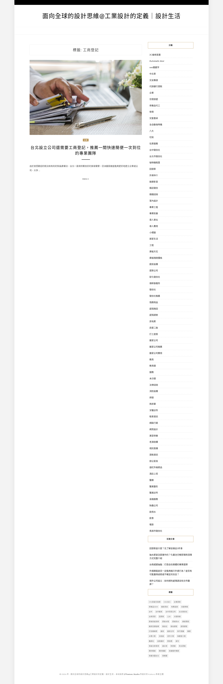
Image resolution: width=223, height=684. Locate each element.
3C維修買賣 (155, 54)
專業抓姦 (153, 213)
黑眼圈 (164, 656)
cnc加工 (167, 602)
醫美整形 (153, 486)
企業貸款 (177, 602)
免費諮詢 (174, 607)
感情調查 (153, 315)
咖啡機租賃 (154, 162)
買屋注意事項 (154, 646)
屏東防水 (175, 621)
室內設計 (153, 200)
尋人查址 (153, 219)
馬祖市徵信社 (155, 530)
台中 (150, 612)
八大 (151, 131)
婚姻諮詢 (153, 194)
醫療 (151, 480)
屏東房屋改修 (154, 621)
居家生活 (153, 238)
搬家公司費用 (155, 353)
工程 (151, 245)
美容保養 (153, 435)
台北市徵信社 (155, 156)
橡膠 (189, 631)
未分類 (152, 378)
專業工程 (153, 207)
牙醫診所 (153, 410)
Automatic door (156, 61)
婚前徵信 (153, 188)
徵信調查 (174, 626)
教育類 (152, 365)
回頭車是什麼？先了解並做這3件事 (165, 548)
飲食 (151, 518)
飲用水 (152, 511)
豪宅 (177, 641)
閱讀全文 (85, 179)
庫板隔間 (185, 621)
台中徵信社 (154, 150)
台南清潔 (152, 616)
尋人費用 (153, 226)
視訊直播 (153, 448)
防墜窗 (173, 646)
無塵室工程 (181, 636)
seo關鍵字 (154, 67)
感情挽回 (153, 308)
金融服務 (153, 499)
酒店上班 (153, 473)
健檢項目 (164, 607)
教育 (151, 359)
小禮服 (152, 232)
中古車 (152, 73)
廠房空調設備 (154, 626)
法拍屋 (161, 636)
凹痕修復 (184, 607)
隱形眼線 (152, 651)
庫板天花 (153, 251)
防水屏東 (182, 646)
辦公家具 (153, 461)
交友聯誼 (153, 80)
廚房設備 (153, 264)
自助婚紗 (160, 641)
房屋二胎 (153, 327)
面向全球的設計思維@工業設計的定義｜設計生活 (111, 15)
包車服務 (153, 143)
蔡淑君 (169, 641)
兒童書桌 (153, 118)
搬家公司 (153, 340)
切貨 (151, 137)
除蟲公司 (153, 505)
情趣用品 (153, 302)
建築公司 (153, 270)
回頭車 (152, 169)
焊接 (151, 397)
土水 (169, 616)
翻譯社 (151, 641)
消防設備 (153, 391)
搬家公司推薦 (155, 346)
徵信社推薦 (154, 296)
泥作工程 (170, 636)
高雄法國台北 (154, 656)
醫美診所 (153, 492)
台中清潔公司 (171, 612)
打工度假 (153, 334)
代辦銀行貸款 (155, 86)
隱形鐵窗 (162, 651)
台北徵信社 (183, 612)
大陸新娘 (177, 616)
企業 (85, 140)
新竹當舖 (180, 631)
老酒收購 (153, 442)
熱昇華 (152, 404)
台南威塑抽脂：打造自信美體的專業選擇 (168, 564)
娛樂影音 (153, 181)
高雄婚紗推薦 (174, 651)
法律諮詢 (153, 385)
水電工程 (152, 636)
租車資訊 (153, 416)
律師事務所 (154, 283)
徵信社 (152, 289)
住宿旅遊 (153, 99)
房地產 (152, 321)
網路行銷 (153, 423)
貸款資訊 (153, 454)
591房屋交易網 (154, 602)
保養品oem (153, 607)
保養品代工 (154, 105)
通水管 (164, 646)
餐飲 (151, 524)
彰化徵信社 (154, 277)
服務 (151, 372)
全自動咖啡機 (155, 124)
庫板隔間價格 (155, 258)
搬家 (162, 631)
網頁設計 (153, 429)
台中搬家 (159, 612)
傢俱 (151, 111)
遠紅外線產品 (155, 467)
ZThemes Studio (132, 674)
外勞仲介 (153, 175)
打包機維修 (153, 631)
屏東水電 (165, 621)
